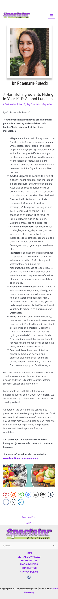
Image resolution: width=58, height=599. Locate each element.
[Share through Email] (36, 495)
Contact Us (29, 568)
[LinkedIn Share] (21, 502)
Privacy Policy (29, 571)
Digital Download (29, 556)
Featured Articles (13, 104)
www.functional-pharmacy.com (20, 458)
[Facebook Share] (6, 502)
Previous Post (29, 517)
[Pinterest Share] (6, 495)
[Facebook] (29, 577)
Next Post (29, 523)
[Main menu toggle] (51, 15)
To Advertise (29, 560)
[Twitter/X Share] (13, 502)
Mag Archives (29, 564)
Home (29, 553)
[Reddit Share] (13, 495)
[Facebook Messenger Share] (28, 495)
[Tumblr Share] (51, 495)
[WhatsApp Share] (21, 495)
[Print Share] (43, 495)
